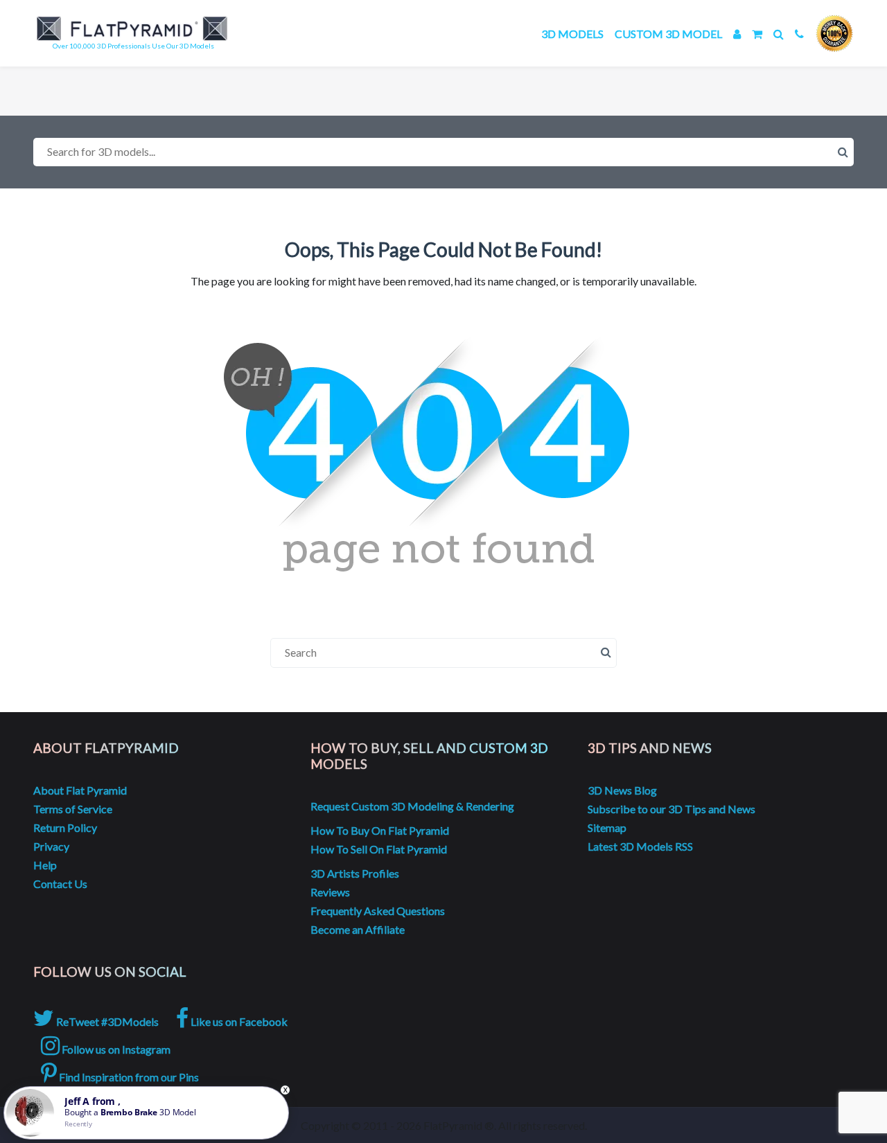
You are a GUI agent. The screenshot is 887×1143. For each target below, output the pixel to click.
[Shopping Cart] (757, 33)
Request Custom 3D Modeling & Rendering (412, 806)
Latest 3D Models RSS (640, 846)
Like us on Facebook (238, 1021)
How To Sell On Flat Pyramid (378, 849)
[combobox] (443, 152)
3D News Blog (622, 790)
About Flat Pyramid (80, 790)
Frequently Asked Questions (377, 910)
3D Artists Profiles (354, 873)
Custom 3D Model (668, 33)
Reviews (330, 891)
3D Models (572, 33)
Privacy (51, 846)
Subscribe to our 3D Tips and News (671, 808)
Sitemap (607, 827)
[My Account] (737, 33)
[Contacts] (799, 33)
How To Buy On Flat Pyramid (379, 830)
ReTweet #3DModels (106, 1021)
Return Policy (65, 827)
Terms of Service (72, 808)
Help (45, 864)
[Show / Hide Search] (778, 33)
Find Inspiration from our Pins (128, 1076)
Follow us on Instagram (115, 1049)
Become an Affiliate (357, 929)
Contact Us (60, 883)
